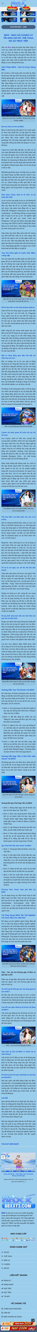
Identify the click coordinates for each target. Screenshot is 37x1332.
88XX (3, 1213)
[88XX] (18, 3)
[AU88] (18, 1324)
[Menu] (2, 3)
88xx (9, 47)
